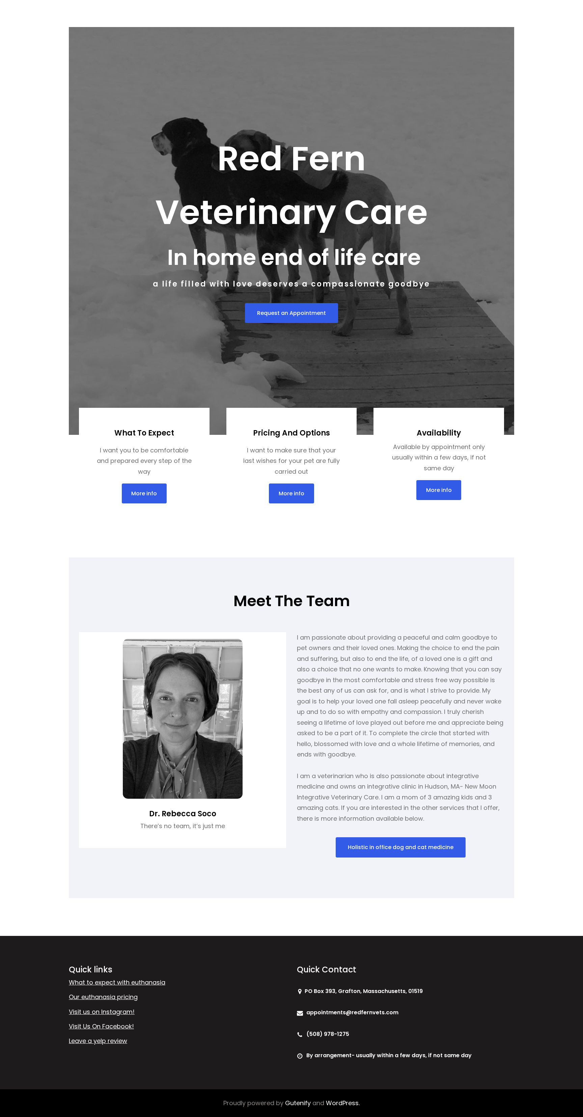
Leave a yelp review (98, 1041)
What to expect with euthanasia (117, 982)
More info (144, 493)
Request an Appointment (291, 313)
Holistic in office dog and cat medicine (400, 847)
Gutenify (298, 1103)
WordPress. (343, 1103)
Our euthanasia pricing (103, 997)
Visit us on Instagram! (102, 1012)
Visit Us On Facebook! (101, 1026)
